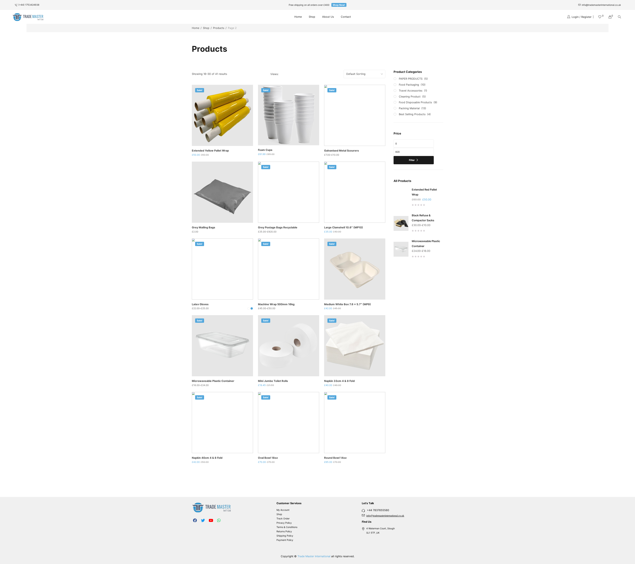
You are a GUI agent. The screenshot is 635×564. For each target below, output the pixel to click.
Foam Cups (265, 150)
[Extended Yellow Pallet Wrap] (222, 115)
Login (575, 17)
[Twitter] (203, 520)
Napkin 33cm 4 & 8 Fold (339, 381)
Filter (412, 160)
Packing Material (409, 108)
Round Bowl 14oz (335, 457)
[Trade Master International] (28, 16)
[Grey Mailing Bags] (222, 192)
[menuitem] (298, 17)
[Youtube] (211, 520)
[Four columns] (293, 74)
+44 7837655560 (378, 510)
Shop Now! (339, 4)
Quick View (246, 101)
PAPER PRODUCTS (411, 78)
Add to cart (224, 145)
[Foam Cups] (288, 115)
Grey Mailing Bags (203, 227)
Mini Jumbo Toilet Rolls (273, 381)
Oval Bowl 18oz (268, 457)
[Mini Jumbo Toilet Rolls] (288, 345)
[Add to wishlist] (246, 92)
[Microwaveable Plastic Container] (222, 345)
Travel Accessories (410, 90)
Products (218, 28)
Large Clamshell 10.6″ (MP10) (343, 227)
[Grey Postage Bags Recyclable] (288, 192)
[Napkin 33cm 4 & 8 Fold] (354, 345)
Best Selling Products (412, 114)
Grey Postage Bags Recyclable (277, 227)
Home (195, 28)
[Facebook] (195, 520)
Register (586, 17)
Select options (356, 145)
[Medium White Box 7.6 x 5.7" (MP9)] (354, 269)
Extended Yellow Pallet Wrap (210, 150)
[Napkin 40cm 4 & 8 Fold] (222, 422)
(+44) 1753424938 (28, 4)
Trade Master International (313, 556)
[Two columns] (282, 74)
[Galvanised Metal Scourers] (354, 115)
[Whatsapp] (219, 520)
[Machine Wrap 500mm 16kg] (288, 269)
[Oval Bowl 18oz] (288, 422)
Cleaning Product (410, 96)
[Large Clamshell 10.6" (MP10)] (354, 192)
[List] (298, 74)
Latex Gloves (200, 304)
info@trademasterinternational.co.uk (601, 4)
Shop (206, 28)
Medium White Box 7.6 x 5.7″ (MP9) (347, 304)
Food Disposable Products (415, 102)
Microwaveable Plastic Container (213, 381)
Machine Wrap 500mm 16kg (276, 304)
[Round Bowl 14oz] (354, 422)
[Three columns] (287, 74)
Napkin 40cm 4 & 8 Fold (207, 457)
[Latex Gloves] (222, 269)
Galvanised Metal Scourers (341, 150)
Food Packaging (409, 84)
